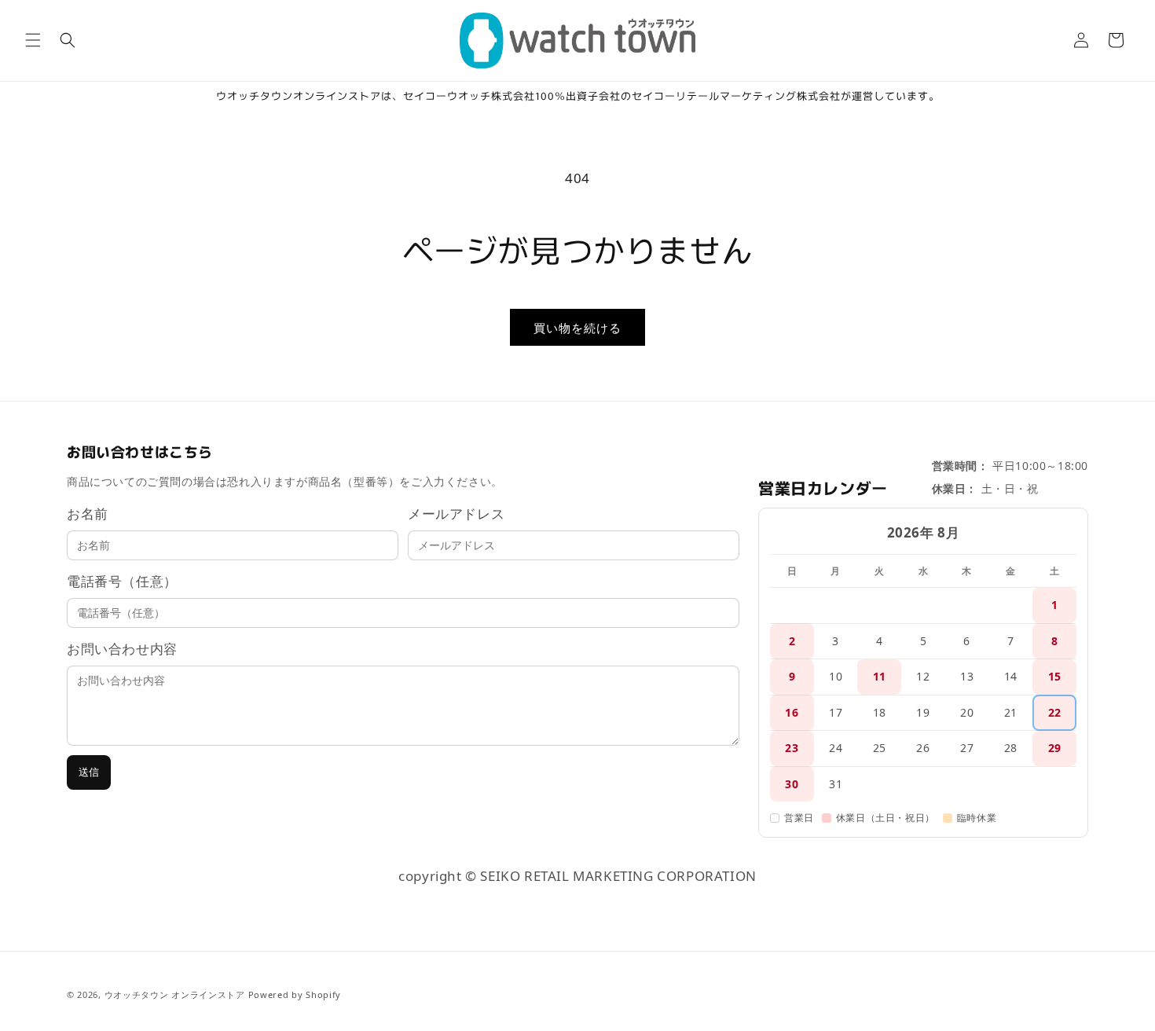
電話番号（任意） (122, 581)
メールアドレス (456, 513)
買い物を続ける (578, 328)
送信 (89, 772)
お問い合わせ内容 (122, 649)
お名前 (87, 513)
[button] (33, 40)
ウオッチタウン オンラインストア (174, 994)
